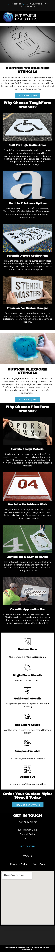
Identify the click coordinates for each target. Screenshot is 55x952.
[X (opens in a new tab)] (21, 6)
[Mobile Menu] (51, 17)
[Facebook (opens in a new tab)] (24, 6)
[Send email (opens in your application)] (34, 6)
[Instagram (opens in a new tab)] (27, 6)
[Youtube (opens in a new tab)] (31, 6)
